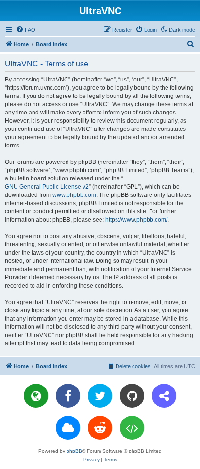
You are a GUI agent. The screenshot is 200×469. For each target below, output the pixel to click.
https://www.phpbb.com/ (136, 219)
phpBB (74, 450)
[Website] (36, 396)
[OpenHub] (132, 428)
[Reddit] (100, 428)
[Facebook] (68, 396)
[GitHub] (132, 396)
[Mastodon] (164, 396)
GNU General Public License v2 (47, 186)
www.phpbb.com (74, 195)
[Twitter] (100, 396)
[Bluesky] (68, 428)
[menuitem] (25, 29)
